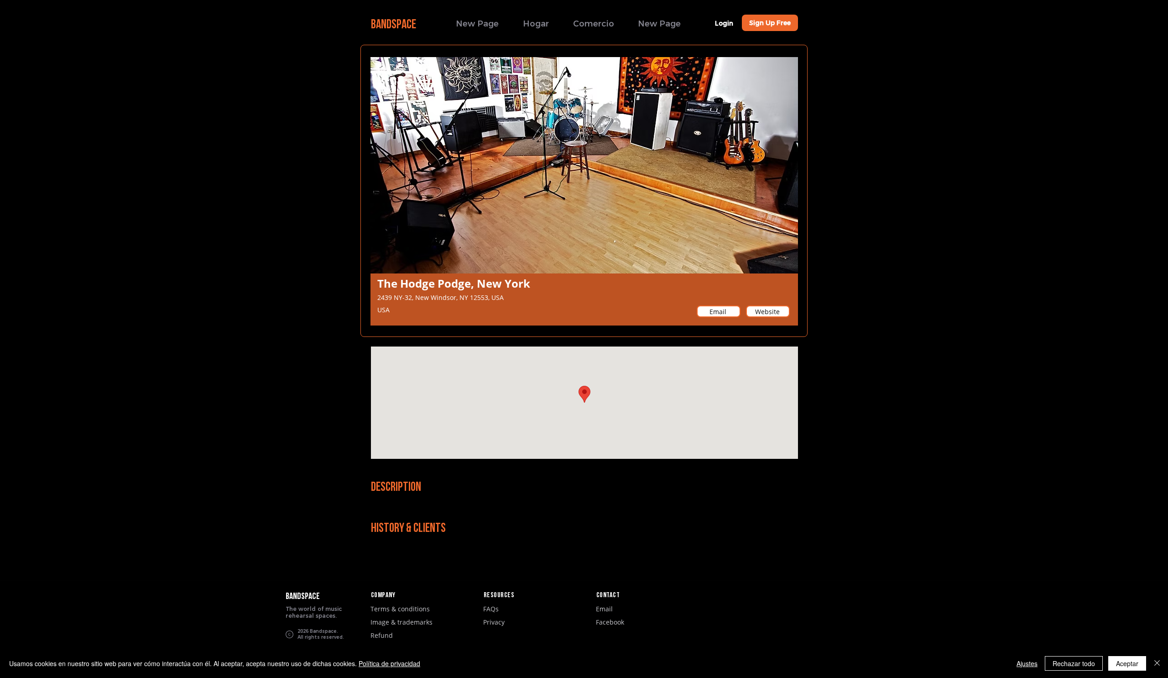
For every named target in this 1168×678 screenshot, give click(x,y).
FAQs (491, 608)
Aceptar (1127, 663)
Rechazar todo (1074, 663)
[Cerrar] (1157, 663)
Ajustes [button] (1027, 663)
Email (604, 608)
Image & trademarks (401, 622)
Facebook (610, 622)
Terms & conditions (400, 608)
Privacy (494, 622)
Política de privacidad (389, 663)
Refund (381, 635)
